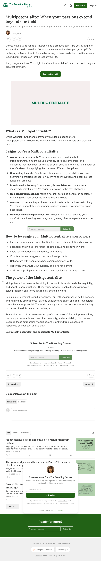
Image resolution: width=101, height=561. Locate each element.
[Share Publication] (70, 5)
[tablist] (16, 401)
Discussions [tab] (24, 433)
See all (11, 506)
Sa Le (14, 31)
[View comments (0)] (14, 39)
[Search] (65, 5)
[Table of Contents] (2, 280)
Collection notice (63, 543)
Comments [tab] (11, 402)
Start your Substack (44, 549)
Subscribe (80, 5)
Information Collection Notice (50, 503)
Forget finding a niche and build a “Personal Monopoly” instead (38, 441)
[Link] (2, 131)
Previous (15, 384)
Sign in (93, 5)
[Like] (8, 39)
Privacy (46, 543)
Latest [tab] (14, 433)
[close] (74, 466)
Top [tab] (8, 433)
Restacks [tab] (21, 402)
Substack (38, 556)
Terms (52, 543)
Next (87, 384)
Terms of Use (62, 501)
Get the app (63, 549)
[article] (50, 447)
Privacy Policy (69, 503)
